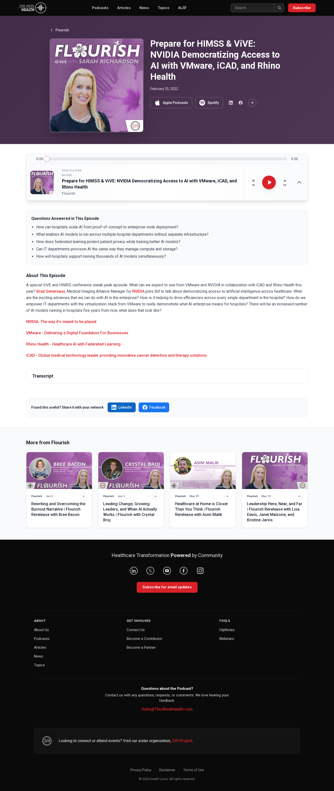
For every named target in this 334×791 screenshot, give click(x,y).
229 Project (182, 740)
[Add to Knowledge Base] (252, 103)
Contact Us (136, 630)
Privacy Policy (140, 770)
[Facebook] (183, 570)
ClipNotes (227, 630)
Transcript (42, 376)
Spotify (213, 103)
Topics (163, 8)
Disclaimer (167, 770)
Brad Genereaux (50, 291)
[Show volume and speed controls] (299, 182)
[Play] (269, 182)
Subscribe (302, 8)
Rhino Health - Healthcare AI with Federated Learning (73, 344)
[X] (150, 570)
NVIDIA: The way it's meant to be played (61, 321)
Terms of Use (193, 770)
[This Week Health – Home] (33, 7)
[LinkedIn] (133, 570)
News (144, 8)
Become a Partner (141, 647)
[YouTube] (167, 570)
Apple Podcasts (175, 103)
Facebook (157, 407)
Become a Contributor (144, 638)
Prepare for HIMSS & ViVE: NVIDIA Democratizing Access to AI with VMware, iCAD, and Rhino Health (149, 183)
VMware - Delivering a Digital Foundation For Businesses (77, 333)
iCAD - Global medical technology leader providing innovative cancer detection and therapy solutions (116, 355)
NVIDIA (138, 291)
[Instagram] (200, 570)
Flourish (62, 30)
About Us (41, 630)
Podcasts (100, 8)
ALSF (182, 8)
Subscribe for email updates (167, 587)
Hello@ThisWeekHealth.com (167, 709)
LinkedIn (125, 407)
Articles (124, 8)
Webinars (226, 638)
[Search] (279, 7)
